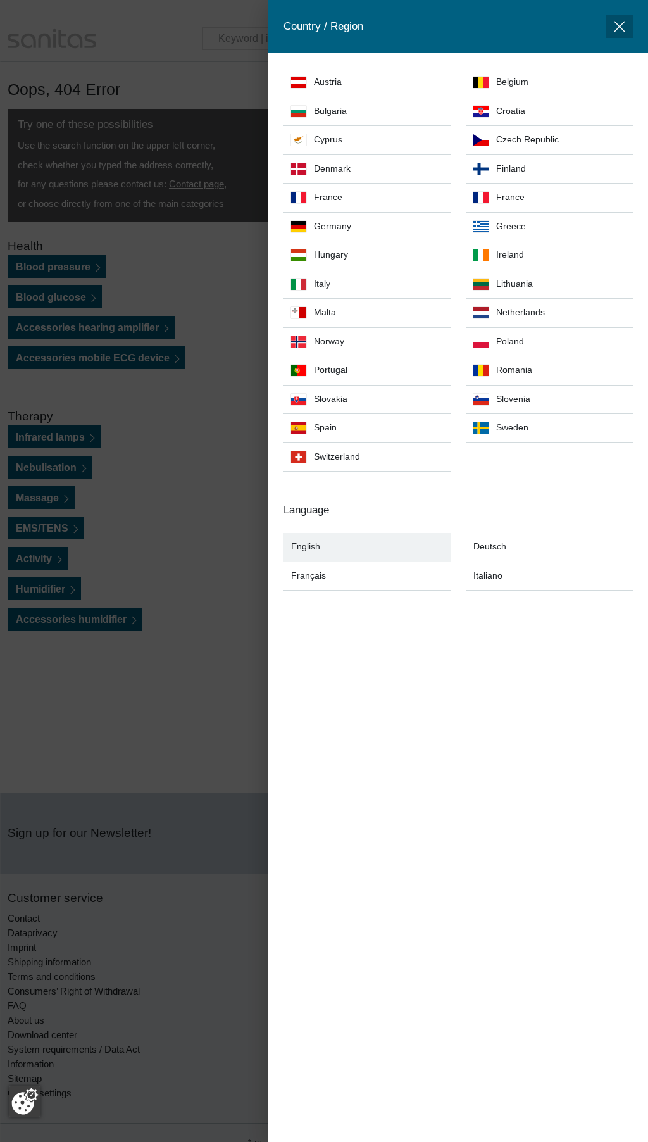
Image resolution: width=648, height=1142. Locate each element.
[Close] (619, 26)
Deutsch (489, 546)
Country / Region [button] (323, 26)
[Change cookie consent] (24, 1101)
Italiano (487, 575)
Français (308, 575)
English (305, 546)
